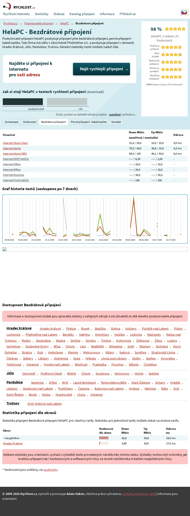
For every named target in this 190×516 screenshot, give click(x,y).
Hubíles (119, 334)
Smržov (91, 340)
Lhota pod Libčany (114, 358)
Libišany (12, 388)
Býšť (65, 382)
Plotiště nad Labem (155, 328)
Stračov (27, 352)
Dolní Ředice (15, 394)
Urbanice (32, 364)
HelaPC (64, 23)
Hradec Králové (19, 328)
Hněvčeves (55, 352)
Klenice (73, 352)
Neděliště (97, 346)
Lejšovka (136, 334)
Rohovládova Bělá (113, 382)
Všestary (145, 346)
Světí (130, 346)
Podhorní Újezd (51, 373)
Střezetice (115, 346)
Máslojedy (154, 334)
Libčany (43, 358)
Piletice (71, 328)
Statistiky (41, 14)
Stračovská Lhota (163, 352)
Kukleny (131, 328)
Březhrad (81, 364)
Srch (176, 388)
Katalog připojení (82, 14)
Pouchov (117, 364)
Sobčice (154, 373)
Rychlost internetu (16, 14)
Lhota (81, 394)
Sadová (124, 352)
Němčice (150, 388)
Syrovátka (168, 358)
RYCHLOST (24, 7)
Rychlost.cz (10, 23)
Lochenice (13, 334)
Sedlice (151, 358)
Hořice (139, 373)
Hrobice (134, 388)
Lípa (83, 346)
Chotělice (150, 364)
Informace (107, 14)
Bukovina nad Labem (109, 388)
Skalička (100, 328)
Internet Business (13, 175)
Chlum (70, 346)
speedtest (115, 114)
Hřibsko (91, 358)
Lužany (172, 340)
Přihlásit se (128, 14)
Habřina (84, 334)
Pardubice (14, 382)
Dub (40, 352)
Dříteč (53, 382)
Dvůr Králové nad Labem (45, 403)
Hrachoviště (64, 394)
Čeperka (83, 388)
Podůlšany (65, 388)
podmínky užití (144, 494)
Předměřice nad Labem (41, 334)
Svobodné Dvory (37, 346)
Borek (33, 394)
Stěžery (28, 358)
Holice (46, 394)
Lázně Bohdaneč (84, 382)
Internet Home (12, 148)
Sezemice (37, 382)
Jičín (10, 373)
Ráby (164, 388)
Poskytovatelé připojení (38, 23)
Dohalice (162, 346)
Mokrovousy (91, 352)
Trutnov (12, 403)
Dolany (160, 382)
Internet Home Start (15, 143)
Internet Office (12, 164)
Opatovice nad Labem (38, 388)
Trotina (106, 340)
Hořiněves (13, 346)
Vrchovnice (123, 340)
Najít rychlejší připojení (101, 69)
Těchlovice (13, 364)
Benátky (68, 334)
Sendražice (43, 340)
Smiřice (75, 340)
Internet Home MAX (15, 154)
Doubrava (102, 373)
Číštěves (12, 358)
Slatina (115, 328)
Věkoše (134, 364)
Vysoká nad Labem (57, 364)
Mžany (109, 352)
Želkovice (142, 340)
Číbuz (158, 340)
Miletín (71, 373)
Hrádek (175, 382)
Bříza (57, 346)
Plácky (178, 328)
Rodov (26, 340)
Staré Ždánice (140, 382)
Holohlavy (102, 334)
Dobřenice (61, 358)
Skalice (60, 340)
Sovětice (140, 352)
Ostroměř (28, 373)
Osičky (136, 358)
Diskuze (59, 14)
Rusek (85, 328)
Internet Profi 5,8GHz (16, 180)
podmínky (50, 470)
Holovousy (122, 373)
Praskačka (99, 364)
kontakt (127, 494)
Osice (76, 358)
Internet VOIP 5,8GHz (16, 159)
